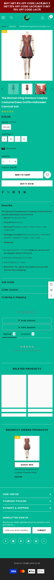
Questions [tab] (25, 334)
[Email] (24, 192)
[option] (27, 55)
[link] (13, 410)
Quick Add (27, 464)
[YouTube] (36, 541)
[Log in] (42, 17)
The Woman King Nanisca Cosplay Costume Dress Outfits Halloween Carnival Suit (27, 471)
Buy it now (27, 183)
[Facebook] (2, 192)
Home (3, 26)
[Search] (11, 17)
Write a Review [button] (28, 320)
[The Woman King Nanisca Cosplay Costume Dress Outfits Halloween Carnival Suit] (27, 448)
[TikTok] (28, 541)
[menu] (3, 17)
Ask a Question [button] (28, 327)
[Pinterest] (13, 192)
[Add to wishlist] (47, 174)
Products (12, 26)
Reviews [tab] (7, 334)
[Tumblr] (19, 192)
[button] (2, 89)
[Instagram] (13, 541)
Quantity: (5, 156)
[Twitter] (8, 192)
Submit (41, 530)
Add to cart (22, 174)
